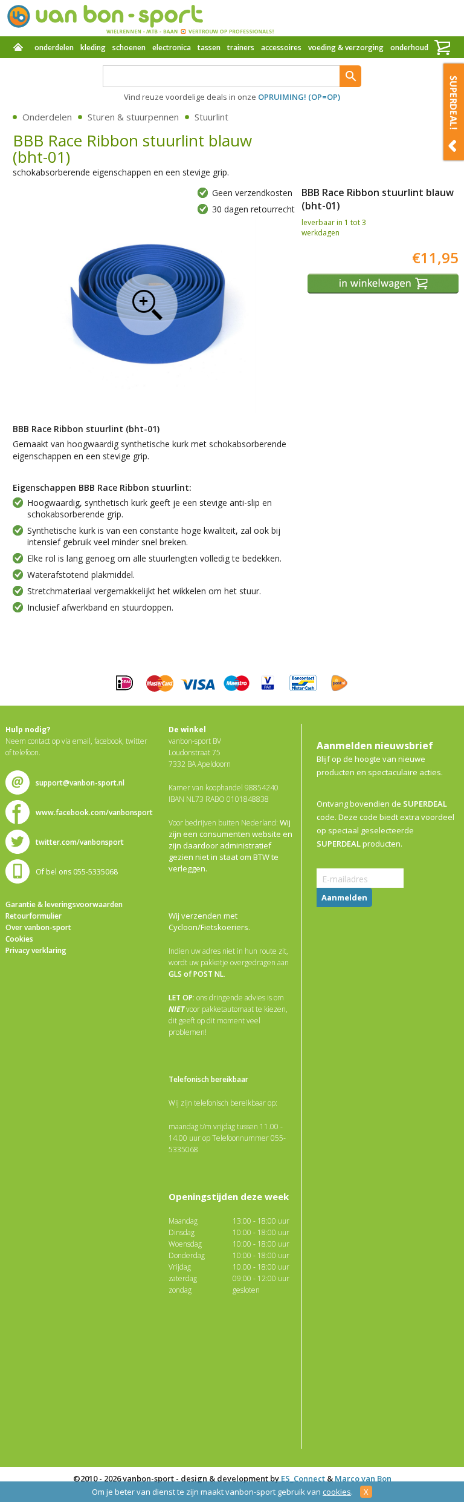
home (18, 48)
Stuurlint (211, 117)
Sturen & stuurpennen (133, 117)
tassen (209, 47)
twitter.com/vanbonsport (80, 842)
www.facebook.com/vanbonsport (94, 812)
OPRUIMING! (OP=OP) (299, 96)
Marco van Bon (363, 1478)
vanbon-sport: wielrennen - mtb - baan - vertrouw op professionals (139, 18)
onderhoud (409, 47)
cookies (337, 1491)
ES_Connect (303, 1478)
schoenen (129, 47)
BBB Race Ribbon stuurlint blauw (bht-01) (147, 304)
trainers (240, 47)
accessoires (281, 47)
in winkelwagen (385, 284)
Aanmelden (344, 897)
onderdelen (54, 47)
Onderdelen (47, 117)
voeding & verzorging (346, 47)
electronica (171, 47)
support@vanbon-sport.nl (80, 783)
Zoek (350, 76)
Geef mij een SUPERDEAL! (453, 112)
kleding (93, 47)
